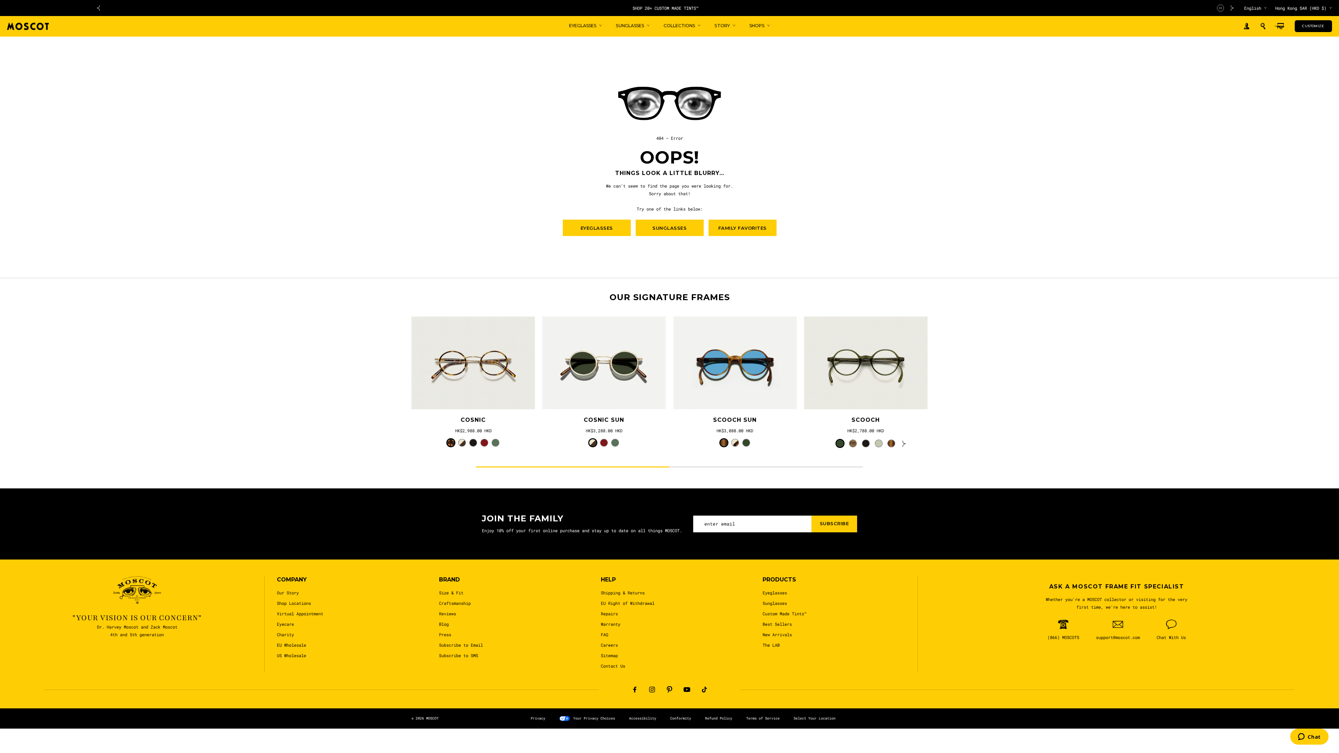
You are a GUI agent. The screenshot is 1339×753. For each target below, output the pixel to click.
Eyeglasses (775, 592)
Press (445, 634)
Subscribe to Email (461, 645)
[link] (473, 363)
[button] (1263, 26)
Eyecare (285, 624)
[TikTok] (704, 689)
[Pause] (1220, 8)
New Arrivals (777, 634)
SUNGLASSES (669, 228)
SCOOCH (866, 420)
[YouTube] (687, 689)
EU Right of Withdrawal (628, 603)
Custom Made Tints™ (785, 613)
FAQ (604, 634)
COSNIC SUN (604, 420)
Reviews (447, 613)
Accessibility (642, 718)
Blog (444, 624)
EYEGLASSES (597, 228)
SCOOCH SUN (735, 420)
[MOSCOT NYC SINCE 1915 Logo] (28, 26)
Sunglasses (775, 603)
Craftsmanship (455, 603)
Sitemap (609, 655)
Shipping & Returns (623, 592)
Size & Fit (451, 592)
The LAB (771, 645)
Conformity (680, 718)
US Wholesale (291, 655)
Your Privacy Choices (594, 718)
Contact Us (613, 666)
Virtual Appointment (300, 613)
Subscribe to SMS (458, 655)
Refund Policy (718, 718)
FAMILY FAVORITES (742, 228)
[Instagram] (652, 689)
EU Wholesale (291, 645)
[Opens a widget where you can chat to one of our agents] (1309, 737)
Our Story (288, 592)
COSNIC (473, 420)
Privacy (538, 718)
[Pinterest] (669, 689)
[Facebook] (634, 689)
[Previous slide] (98, 8)
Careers (609, 645)
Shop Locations (294, 603)
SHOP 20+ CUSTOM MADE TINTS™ (665, 8)
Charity (285, 634)
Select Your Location (814, 718)
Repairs (609, 613)
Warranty (610, 624)
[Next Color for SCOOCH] (904, 443)
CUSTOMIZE (1313, 26)
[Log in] (1246, 26)
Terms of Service (763, 718)
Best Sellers (777, 624)
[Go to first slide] (1232, 8)
